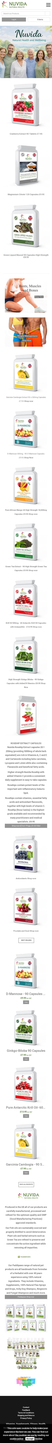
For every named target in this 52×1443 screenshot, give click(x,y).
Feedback (26, 1410)
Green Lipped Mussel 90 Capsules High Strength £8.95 (26, 256)
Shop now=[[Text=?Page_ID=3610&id (26, 826)
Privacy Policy (26, 1418)
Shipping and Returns (26, 1415)
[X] (26, 1400)
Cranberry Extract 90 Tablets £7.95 (26, 134)
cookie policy (16, 1438)
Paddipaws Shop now (26, 1297)
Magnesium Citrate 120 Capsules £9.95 (26, 194)
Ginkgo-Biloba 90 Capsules (26, 1051)
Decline (38, 1438)
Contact (26, 1407)
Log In (14, 20)
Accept (29, 1438)
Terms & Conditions (26, 1413)
